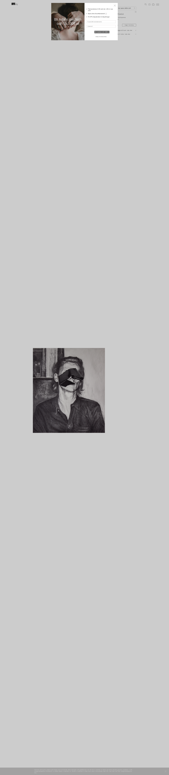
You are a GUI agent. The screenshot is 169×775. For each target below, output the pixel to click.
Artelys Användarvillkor (101, 36)
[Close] (115, 6)
